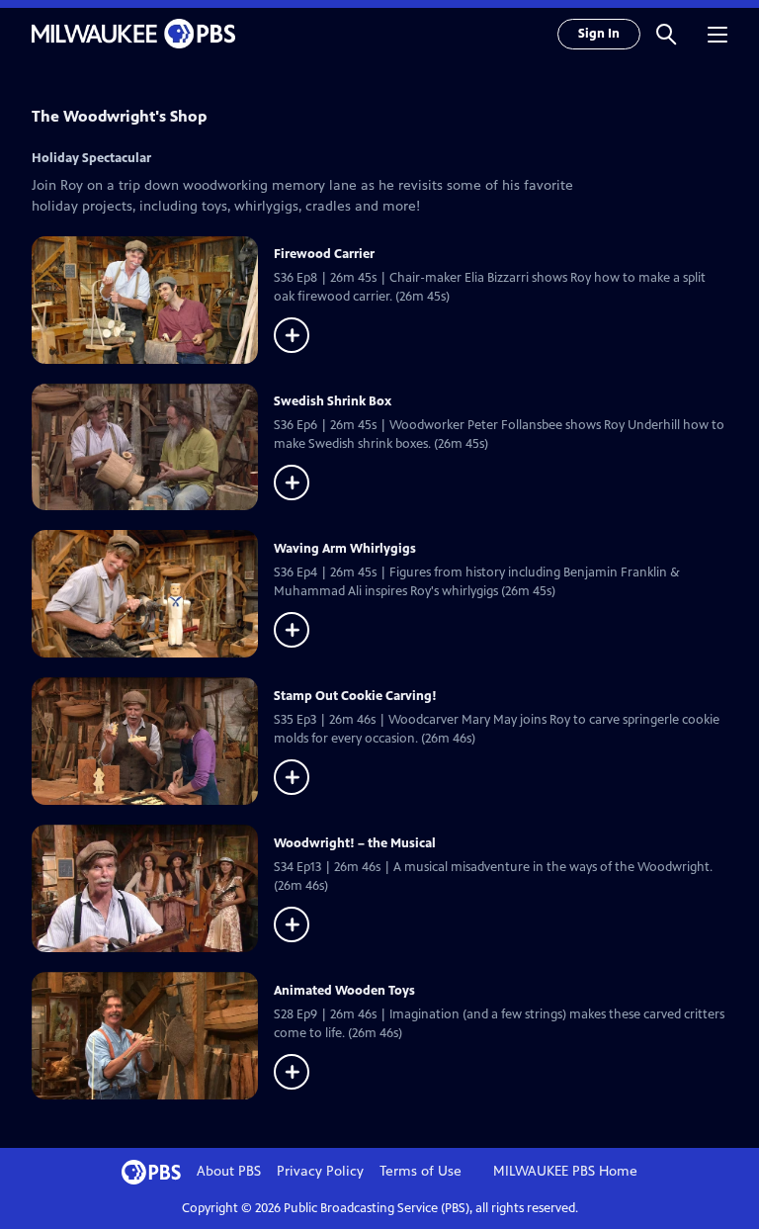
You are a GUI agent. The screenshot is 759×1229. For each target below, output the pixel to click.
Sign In (599, 34)
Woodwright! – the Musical (355, 843)
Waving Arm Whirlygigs (345, 549)
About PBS (229, 1171)
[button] (666, 33)
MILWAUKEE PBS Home (565, 1171)
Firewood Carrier (324, 254)
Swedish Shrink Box (332, 401)
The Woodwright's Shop (119, 116)
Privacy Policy (320, 1171)
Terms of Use (421, 1171)
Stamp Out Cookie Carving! (355, 696)
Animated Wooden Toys (344, 991)
